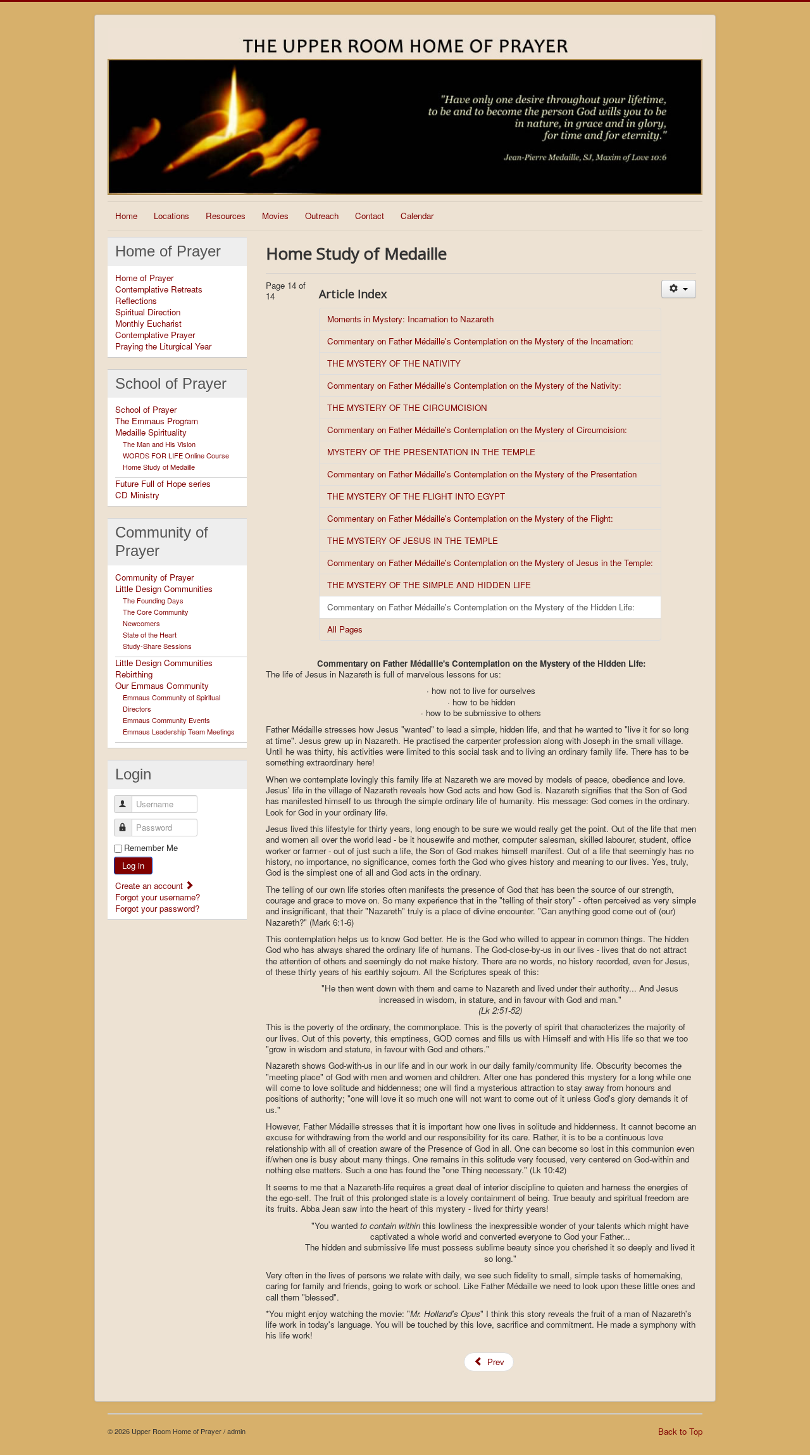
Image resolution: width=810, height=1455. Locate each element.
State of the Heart (150, 634)
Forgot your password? (157, 908)
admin (236, 1431)
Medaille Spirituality (151, 432)
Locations (171, 216)
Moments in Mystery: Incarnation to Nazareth (410, 319)
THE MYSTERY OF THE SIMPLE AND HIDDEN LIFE (429, 585)
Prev (494, 1362)
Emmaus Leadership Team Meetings (179, 731)
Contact (369, 216)
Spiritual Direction (147, 312)
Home (126, 216)
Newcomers (141, 623)
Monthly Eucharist (148, 323)
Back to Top (680, 1431)
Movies (275, 216)
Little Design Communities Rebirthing (164, 668)
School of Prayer (146, 409)
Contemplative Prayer (155, 335)
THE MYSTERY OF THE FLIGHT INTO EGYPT (416, 496)
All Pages (345, 629)
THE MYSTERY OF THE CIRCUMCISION (407, 407)
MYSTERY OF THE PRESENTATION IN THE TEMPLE (431, 452)
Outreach (322, 216)
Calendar (417, 216)
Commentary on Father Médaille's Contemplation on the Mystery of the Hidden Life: (481, 607)
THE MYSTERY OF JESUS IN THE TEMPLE (412, 540)
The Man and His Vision (159, 444)
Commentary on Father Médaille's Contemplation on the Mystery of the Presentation (482, 474)
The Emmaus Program (156, 421)
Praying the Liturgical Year (163, 346)
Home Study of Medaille (159, 467)
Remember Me (151, 847)
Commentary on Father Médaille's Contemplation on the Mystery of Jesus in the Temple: (490, 563)
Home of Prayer (144, 278)
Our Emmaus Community (162, 685)
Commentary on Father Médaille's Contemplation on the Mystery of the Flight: (470, 518)
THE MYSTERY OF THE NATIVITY (394, 363)
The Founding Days (153, 600)
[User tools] (678, 289)
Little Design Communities (164, 589)
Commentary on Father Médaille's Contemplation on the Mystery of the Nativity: (474, 385)
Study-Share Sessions (157, 646)
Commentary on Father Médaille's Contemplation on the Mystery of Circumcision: (477, 430)
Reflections (136, 300)
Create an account (150, 885)
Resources (226, 216)
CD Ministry (137, 495)
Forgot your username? (157, 897)
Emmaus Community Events (166, 720)
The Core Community (156, 612)
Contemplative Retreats (158, 289)
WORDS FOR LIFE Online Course (176, 455)
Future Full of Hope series (163, 483)
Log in (133, 865)
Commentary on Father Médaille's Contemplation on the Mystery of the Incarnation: (480, 341)
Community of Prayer (154, 577)
